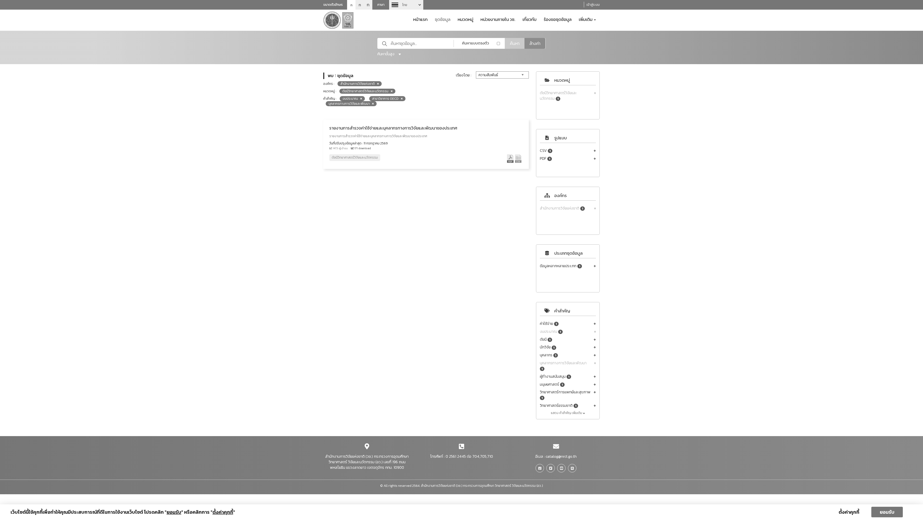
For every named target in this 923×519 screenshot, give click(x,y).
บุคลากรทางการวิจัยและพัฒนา (563, 365)
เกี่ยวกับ (529, 19)
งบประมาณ (550, 331)
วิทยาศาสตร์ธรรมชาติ (558, 405)
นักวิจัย (547, 347)
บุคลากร (548, 355)
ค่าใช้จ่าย (548, 323)
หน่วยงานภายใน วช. (497, 19)
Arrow (406, 5)
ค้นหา (514, 43)
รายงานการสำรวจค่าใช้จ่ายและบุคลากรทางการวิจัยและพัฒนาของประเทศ (393, 128)
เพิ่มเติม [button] (586, 19)
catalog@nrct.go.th (561, 456)
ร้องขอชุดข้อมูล (558, 19)
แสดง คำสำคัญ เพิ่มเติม (567, 412)
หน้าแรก (420, 19)
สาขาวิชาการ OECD (385, 98)
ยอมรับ (887, 512)
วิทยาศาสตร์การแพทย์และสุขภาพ (565, 394)
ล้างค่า (535, 43)
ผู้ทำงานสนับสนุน (554, 376)
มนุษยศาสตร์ (551, 384)
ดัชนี (545, 339)
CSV (545, 150)
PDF (545, 158)
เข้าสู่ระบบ (593, 4)
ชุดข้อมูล (442, 19)
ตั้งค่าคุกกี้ (849, 512)
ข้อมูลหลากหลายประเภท (560, 266)
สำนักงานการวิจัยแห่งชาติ (561, 208)
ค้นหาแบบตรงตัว (475, 43)
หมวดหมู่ (465, 19)
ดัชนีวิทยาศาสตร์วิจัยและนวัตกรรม (558, 95)
